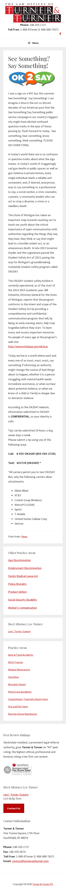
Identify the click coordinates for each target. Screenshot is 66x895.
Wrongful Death (17, 684)
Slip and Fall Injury (18, 706)
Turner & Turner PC (42, 884)
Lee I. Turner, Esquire (19, 631)
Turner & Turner (33, 12)
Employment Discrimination (24, 568)
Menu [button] (35, 42)
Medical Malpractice (19, 669)
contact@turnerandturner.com (30, 861)
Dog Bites (13, 677)
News (24, 536)
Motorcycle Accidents (20, 691)
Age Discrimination (19, 560)
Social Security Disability (22, 599)
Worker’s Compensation (22, 608)
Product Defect (17, 592)
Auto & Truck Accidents (20, 654)
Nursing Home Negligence (22, 713)
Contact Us (13, 808)
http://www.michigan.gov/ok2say (28, 346)
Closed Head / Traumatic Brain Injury (28, 699)
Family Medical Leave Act (23, 576)
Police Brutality (17, 584)
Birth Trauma (15, 662)
